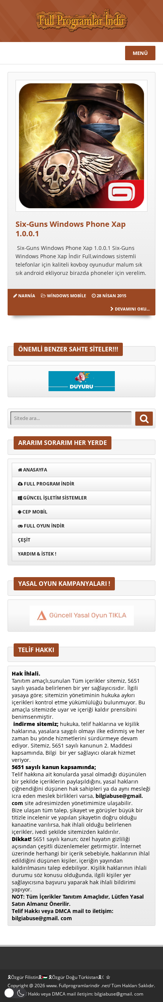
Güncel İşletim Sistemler (54, 498)
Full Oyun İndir (43, 526)
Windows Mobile (66, 295)
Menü (140, 53)
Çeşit (24, 540)
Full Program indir (48, 484)
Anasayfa (34, 470)
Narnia (26, 295)
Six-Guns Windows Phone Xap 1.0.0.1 (71, 229)
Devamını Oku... (132, 309)
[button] (15, 993)
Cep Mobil (34, 512)
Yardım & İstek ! (37, 554)
